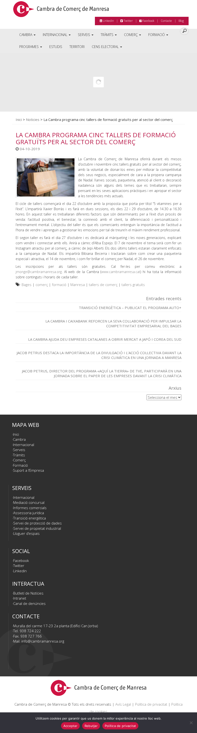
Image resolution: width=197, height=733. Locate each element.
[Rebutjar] (191, 722)
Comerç (131, 34)
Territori (77, 46)
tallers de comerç (103, 284)
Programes (29, 46)
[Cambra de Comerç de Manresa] (61, 11)
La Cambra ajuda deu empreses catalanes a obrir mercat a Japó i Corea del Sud (104, 339)
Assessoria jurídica (28, 512)
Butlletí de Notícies (28, 593)
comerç (42, 284)
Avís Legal (123, 704)
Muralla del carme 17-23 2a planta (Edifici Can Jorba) (55, 625)
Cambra (26, 34)
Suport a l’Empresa (28, 470)
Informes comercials (30, 507)
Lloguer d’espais (26, 533)
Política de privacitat (151, 704)
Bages (26, 284)
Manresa (77, 284)
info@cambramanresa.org (42, 641)
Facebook (148, 21)
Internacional (55, 34)
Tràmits (107, 34)
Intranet (19, 598)
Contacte (166, 21)
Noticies (32, 119)
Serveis (84, 34)
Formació (157, 34)
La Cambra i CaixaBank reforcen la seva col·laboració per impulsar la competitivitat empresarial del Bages (113, 323)
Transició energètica (29, 518)
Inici (19, 119)
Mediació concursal (28, 502)
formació (59, 284)
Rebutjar (91, 726)
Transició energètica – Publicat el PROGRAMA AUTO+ (130, 307)
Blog (181, 21)
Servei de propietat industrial (37, 528)
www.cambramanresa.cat (120, 271)
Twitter (128, 21)
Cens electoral (106, 46)
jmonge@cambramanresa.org (39, 271)
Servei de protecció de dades (37, 523)
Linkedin (108, 21)
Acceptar (70, 726)
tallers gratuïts (133, 284)
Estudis (55, 46)
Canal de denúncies (29, 603)
